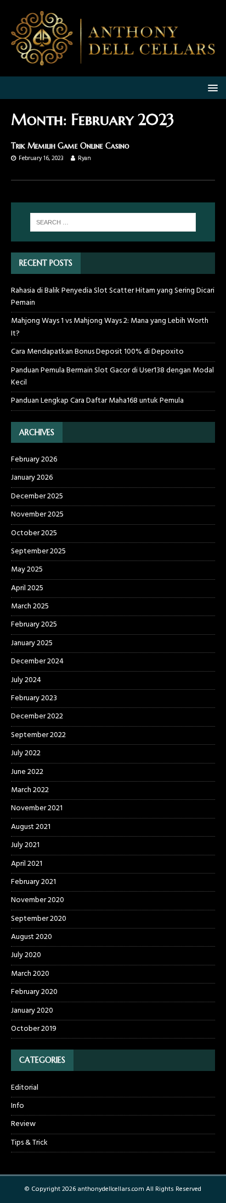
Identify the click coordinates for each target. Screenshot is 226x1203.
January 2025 (32, 643)
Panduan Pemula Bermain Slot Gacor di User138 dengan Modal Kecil (112, 376)
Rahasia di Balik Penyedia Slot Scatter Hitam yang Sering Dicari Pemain (112, 296)
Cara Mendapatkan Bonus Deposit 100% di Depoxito (97, 351)
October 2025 (34, 533)
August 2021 (30, 827)
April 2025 (27, 588)
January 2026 (32, 477)
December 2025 (37, 496)
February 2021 (33, 882)
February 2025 (34, 624)
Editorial (24, 1088)
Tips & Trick (29, 1142)
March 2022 (30, 790)
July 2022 (26, 753)
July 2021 (25, 845)
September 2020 (38, 919)
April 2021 (26, 864)
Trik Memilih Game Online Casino (70, 146)
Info (17, 1106)
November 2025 (37, 514)
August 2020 (31, 937)
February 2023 (34, 698)
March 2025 (30, 606)
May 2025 (27, 569)
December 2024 (37, 661)
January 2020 (32, 1010)
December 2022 (37, 716)
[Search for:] (113, 222)
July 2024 (26, 680)
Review (23, 1124)
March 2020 (30, 974)
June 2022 (27, 772)
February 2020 (34, 992)
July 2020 (26, 955)
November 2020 (37, 900)
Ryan (84, 158)
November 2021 (37, 808)
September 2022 (38, 735)
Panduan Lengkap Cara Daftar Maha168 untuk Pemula (97, 400)
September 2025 (38, 551)
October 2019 (33, 1029)
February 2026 (34, 460)
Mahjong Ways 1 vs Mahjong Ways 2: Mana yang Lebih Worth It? (109, 327)
